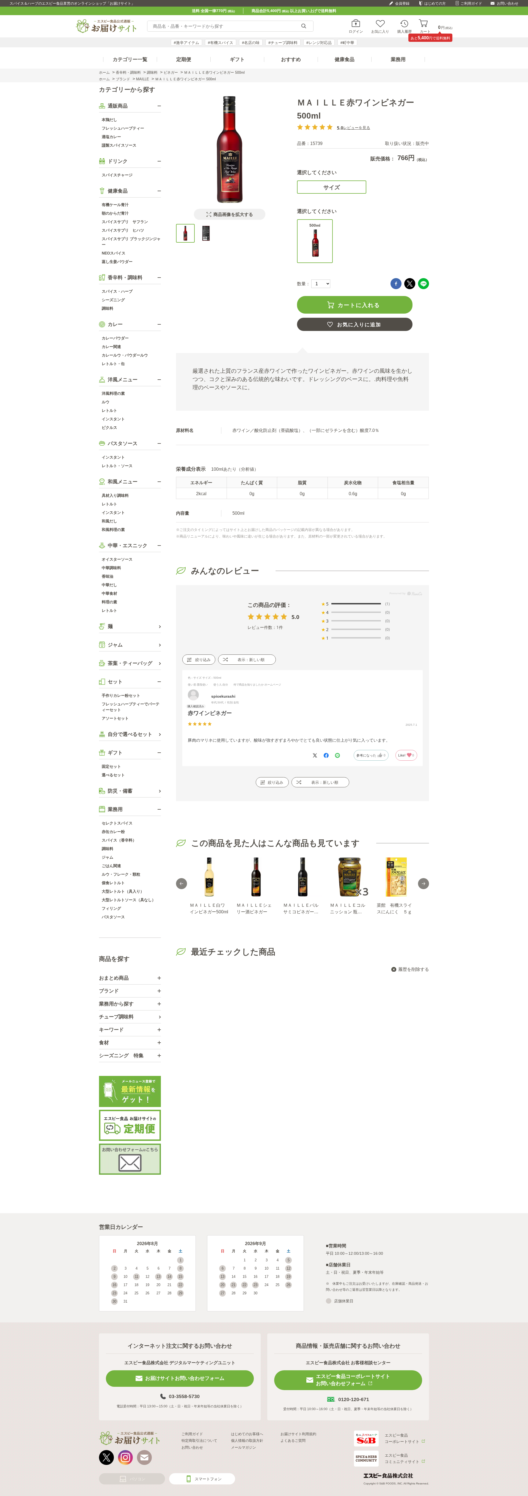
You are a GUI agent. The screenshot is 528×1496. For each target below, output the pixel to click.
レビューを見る (356, 127)
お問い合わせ (507, 3)
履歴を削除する (413, 969)
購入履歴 (404, 31)
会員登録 (402, 3)
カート (425, 31)
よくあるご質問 (293, 1441)
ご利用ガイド (471, 3)
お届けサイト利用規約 (298, 1434)
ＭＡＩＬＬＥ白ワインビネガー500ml (209, 908)
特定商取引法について (199, 1441)
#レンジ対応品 (319, 42)
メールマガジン (243, 1447)
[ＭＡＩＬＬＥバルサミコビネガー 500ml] (302, 877)
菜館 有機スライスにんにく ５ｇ (394, 908)
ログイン (356, 31)
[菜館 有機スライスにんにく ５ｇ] (396, 877)
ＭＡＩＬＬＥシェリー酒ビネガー (254, 908)
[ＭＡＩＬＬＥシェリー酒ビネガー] (256, 877)
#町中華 (347, 42)
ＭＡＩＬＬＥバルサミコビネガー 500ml (300, 909)
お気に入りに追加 (359, 324)
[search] (303, 26)
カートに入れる (359, 305)
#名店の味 (251, 42)
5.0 (295, 617)
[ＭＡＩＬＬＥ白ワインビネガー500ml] (209, 877)
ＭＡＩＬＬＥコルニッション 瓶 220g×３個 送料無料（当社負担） (347, 909)
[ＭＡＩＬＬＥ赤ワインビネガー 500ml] (185, 233)
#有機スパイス (220, 42)
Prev (181, 883)
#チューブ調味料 (283, 42)
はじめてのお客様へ (247, 1434)
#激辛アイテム (186, 42)
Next (423, 883)
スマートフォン (208, 1479)
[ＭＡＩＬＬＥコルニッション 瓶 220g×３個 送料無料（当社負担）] (349, 877)
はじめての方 (435, 3)
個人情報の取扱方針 (247, 1441)
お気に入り (380, 31)
